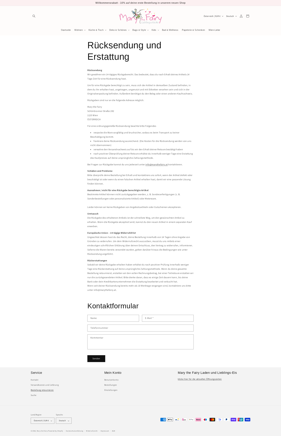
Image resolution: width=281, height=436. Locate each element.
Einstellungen (111, 390)
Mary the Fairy (42, 431)
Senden (96, 358)
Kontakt (34, 379)
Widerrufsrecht (92, 431)
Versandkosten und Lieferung (45, 385)
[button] (34, 16)
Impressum (105, 431)
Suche (33, 395)
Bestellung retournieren (42, 390)
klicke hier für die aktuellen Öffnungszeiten (200, 379)
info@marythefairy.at (156, 164)
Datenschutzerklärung (74, 431)
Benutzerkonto (111, 379)
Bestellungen (110, 385)
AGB (113, 431)
